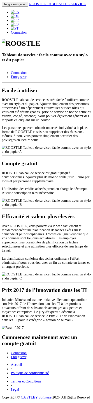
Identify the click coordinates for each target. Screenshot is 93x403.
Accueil (16, 364)
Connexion (19, 32)
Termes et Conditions (26, 381)
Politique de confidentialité (30, 373)
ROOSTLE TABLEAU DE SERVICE (57, 4)
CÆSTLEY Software (36, 397)
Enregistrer (18, 77)
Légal (15, 390)
